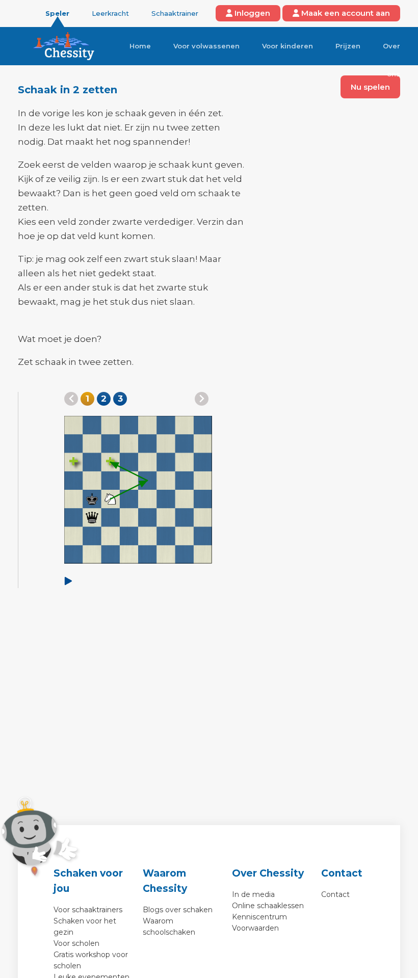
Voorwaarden (255, 928)
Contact (335, 894)
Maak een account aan (344, 13)
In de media (253, 894)
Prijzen (347, 46)
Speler (57, 13)
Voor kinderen (287, 46)
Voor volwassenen (206, 46)
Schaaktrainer (174, 13)
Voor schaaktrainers (88, 909)
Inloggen (251, 13)
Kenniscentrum (259, 916)
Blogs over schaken (178, 909)
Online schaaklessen (268, 905)
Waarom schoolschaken (169, 926)
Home (140, 46)
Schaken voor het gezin (85, 926)
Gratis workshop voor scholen (91, 960)
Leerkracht (110, 13)
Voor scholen (76, 943)
